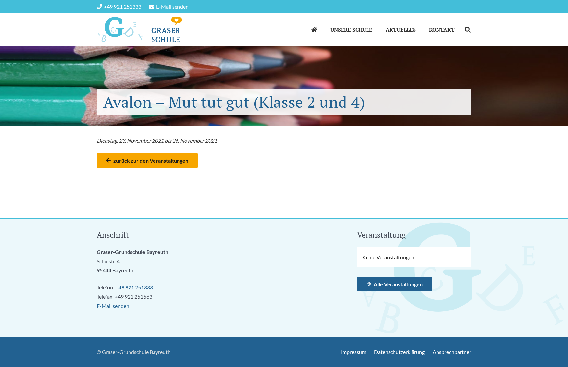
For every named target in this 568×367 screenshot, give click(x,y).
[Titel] (120, 29)
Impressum (353, 352)
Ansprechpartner (452, 352)
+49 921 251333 (134, 287)
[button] (377, 29)
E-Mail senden (113, 306)
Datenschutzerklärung (399, 352)
